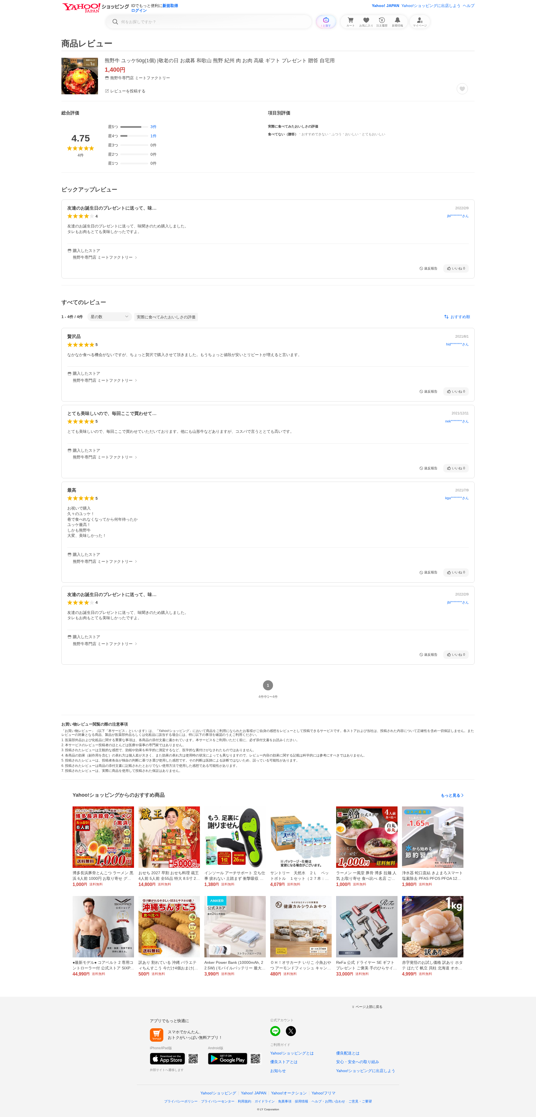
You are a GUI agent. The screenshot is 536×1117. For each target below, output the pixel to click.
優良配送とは (348, 1053)
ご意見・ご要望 (360, 1101)
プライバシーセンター (217, 1101)
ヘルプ (469, 5)
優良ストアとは (284, 1062)
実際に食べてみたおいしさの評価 (166, 317)
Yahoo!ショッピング (218, 1093)
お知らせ (278, 1070)
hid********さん (457, 344)
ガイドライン (265, 1101)
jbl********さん (458, 216)
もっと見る (450, 795)
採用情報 (301, 1101)
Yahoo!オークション (289, 1093)
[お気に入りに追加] (462, 88)
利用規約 (244, 1101)
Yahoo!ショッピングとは (292, 1053)
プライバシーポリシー (181, 1101)
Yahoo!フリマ (324, 1093)
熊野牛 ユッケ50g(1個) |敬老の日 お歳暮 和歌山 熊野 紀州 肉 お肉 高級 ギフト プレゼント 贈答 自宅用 (220, 60)
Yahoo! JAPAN (385, 5)
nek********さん (457, 421)
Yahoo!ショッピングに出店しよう (431, 5)
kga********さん (457, 498)
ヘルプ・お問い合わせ (328, 1101)
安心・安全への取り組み (357, 1062)
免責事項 (284, 1101)
